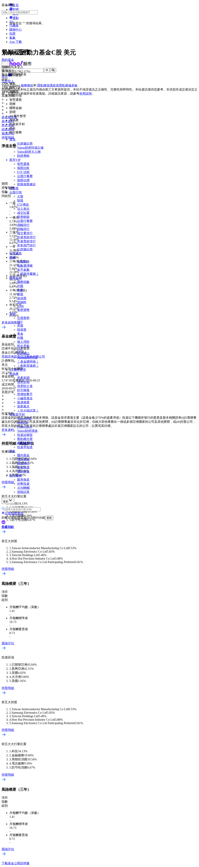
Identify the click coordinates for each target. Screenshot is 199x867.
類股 (20, 200)
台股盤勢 (23, 318)
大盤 (20, 196)
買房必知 (23, 382)
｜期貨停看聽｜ (28, 273)
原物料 (21, 302)
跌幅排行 (23, 229)
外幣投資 (23, 483)
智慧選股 (23, 164)
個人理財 (23, 341)
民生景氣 (23, 346)
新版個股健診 (26, 184)
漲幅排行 (23, 225)
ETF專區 (23, 204)
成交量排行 (25, 233)
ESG (20, 349)
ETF (20, 322)
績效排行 (23, 463)
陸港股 (21, 329)
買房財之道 (25, 386)
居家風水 (23, 406)
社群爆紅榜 (25, 143)
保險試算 (23, 491)
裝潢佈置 (23, 402)
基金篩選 (23, 467)
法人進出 (23, 208)
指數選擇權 (25, 265)
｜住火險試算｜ (28, 410)
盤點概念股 (25, 439)
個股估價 (23, 180)
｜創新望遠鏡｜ (28, 365)
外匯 (20, 286)
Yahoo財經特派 (27, 357)
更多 (5, 501)
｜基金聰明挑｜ (28, 361)
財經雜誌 (23, 353)
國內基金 (23, 455)
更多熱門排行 (26, 245)
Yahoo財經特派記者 (30, 147)
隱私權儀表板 (68, 85)
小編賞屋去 (25, 398)
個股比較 (23, 168)
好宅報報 (23, 390)
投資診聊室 (25, 435)
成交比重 (23, 212)
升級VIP (7, 526)
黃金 (20, 333)
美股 (20, 290)
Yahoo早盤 (24, 418)
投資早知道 (25, 447)
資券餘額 (23, 216)
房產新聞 (23, 378)
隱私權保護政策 (48, 85)
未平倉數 (23, 269)
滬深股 (21, 298)
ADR (20, 306)
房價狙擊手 (25, 394)
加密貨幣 (23, 309)
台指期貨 (23, 261)
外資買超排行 (26, 237)
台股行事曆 (25, 176)
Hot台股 (22, 422)
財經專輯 (23, 155)
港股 (20, 294)
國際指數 (23, 282)
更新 (49, 517)
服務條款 (27, 85)
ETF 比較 (23, 172)
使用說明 (85, 93)
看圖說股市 (25, 443)
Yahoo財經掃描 (27, 430)
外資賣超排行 (26, 241)
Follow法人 (24, 426)
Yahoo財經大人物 (29, 151)
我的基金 (23, 471)
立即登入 (8, 81)
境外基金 (23, 459)
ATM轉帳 (23, 487)
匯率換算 (23, 479)
